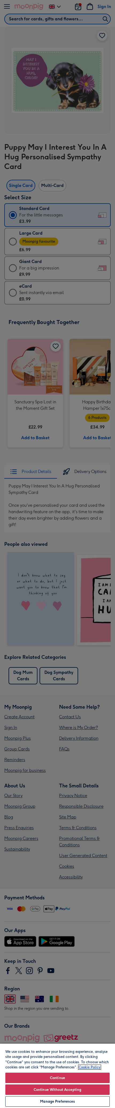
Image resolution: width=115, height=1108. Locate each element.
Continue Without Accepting (57, 1090)
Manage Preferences (57, 1101)
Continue (57, 1078)
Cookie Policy (90, 1067)
